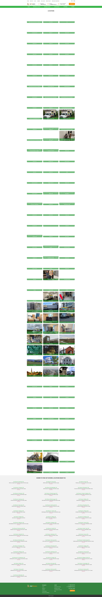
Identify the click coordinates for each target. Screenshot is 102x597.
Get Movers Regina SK (18, 516)
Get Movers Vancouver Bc (50, 540)
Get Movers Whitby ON (83, 499)
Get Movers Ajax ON (83, 481)
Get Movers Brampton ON (83, 487)
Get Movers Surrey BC (51, 481)
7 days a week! (72, 588)
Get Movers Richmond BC (50, 569)
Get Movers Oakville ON (18, 534)
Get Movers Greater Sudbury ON (83, 493)
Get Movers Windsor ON (18, 551)
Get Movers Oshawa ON (18, 487)
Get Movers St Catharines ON (18, 557)
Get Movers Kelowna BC (83, 569)
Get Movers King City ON (18, 505)
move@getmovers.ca (52, 4)
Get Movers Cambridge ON (83, 563)
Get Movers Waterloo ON (18, 522)
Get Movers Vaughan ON (51, 522)
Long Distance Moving (58, 589)
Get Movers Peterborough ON (51, 493)
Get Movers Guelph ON (51, 557)
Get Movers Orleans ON (18, 510)
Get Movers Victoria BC (19, 569)
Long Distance (56, 6)
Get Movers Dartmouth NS (51, 505)
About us (43, 588)
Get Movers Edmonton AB (50, 545)
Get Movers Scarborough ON (83, 540)
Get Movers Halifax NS (51, 516)
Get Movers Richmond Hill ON (18, 528)
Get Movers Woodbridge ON (51, 487)
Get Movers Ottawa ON (83, 510)
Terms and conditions (45, 592)
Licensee (72, 6)
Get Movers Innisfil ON (51, 528)
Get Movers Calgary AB (83, 545)
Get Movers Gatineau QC (18, 499)
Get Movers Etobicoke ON (18, 540)
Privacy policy (44, 591)
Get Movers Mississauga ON (51, 499)
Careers (43, 589)
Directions (18, 483)
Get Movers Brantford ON (83, 505)
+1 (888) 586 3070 (43, 4)
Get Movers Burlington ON (18, 545)
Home (29, 6)
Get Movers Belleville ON (18, 575)
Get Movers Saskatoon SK (51, 551)
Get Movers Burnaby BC (51, 563)
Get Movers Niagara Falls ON (83, 557)
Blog (55, 591)
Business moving (47, 6)
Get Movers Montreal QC (18, 481)
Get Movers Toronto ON (83, 522)
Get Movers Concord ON (83, 551)
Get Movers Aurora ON (83, 534)
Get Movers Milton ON (18, 563)
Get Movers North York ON (83, 528)
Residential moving (36, 6)
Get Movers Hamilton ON (83, 516)
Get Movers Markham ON (51, 534)
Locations (65, 6)
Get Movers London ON (51, 510)
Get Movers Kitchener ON (18, 493)
